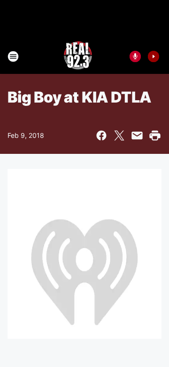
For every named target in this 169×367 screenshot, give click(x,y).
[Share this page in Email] (137, 135)
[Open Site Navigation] (13, 56)
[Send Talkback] (135, 56)
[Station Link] (78, 56)
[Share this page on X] (119, 135)
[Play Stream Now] (153, 56)
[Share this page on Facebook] (101, 135)
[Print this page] (154, 135)
